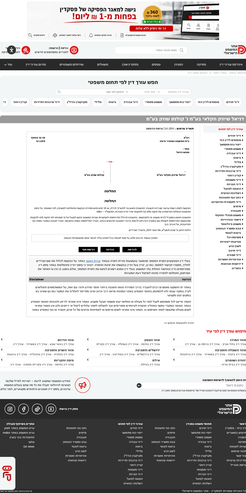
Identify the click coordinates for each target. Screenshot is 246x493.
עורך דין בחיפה (150, 344)
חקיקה (242, 442)
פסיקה (201, 64)
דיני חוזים (232, 102)
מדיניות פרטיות (236, 460)
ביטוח (112, 102)
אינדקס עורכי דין (231, 64)
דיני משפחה (233, 180)
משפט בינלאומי (231, 224)
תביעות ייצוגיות (230, 242)
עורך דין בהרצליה (40, 354)
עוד (7, 64)
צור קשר (241, 456)
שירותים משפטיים (72, 64)
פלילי (97, 102)
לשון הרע (235, 246)
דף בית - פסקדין (235, 428)
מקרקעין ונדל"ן (77, 102)
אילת (156, 360)
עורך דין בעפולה (127, 344)
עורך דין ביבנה (237, 354)
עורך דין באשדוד (214, 354)
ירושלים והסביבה (147, 350)
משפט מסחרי (153, 102)
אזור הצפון (152, 340)
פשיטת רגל (234, 237)
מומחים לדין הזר (208, 102)
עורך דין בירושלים (148, 354)
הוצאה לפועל (232, 189)
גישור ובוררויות (231, 220)
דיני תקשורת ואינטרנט (226, 202)
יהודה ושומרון (235, 360)
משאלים (102, 64)
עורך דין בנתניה (64, 354)
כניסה (64, 48)
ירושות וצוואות (231, 264)
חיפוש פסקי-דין (197, 73)
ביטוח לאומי (233, 233)
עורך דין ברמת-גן (209, 344)
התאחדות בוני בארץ (22, 437)
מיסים (237, 206)
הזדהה (110, 249)
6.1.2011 (169, 129)
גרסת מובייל (238, 465)
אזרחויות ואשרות (229, 259)
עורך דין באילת (150, 365)
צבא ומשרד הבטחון (228, 229)
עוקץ (31, 442)
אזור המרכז (238, 340)
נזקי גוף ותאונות (230, 198)
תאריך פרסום (185, 129)
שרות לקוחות (237, 447)
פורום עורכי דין (36, 64)
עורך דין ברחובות (191, 354)
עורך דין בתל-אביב (234, 344)
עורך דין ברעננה (17, 354)
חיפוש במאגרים (236, 433)
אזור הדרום (66, 340)
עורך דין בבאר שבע (62, 344)
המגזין (178, 64)
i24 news (28, 447)
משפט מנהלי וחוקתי (228, 215)
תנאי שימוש (238, 451)
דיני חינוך (234, 251)
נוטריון (236, 268)
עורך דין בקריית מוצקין (37, 365)
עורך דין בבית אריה (234, 365)
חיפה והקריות (64, 360)
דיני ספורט (234, 255)
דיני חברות (234, 184)
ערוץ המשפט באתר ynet (19, 428)
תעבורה (236, 211)
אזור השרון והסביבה (59, 350)
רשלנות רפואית (231, 193)
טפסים (156, 64)
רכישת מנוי (88, 249)
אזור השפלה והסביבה (230, 350)
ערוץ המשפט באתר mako (18, 433)
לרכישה (132, 249)
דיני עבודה (131, 102)
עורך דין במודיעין (124, 354)
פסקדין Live (130, 64)
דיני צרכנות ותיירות (47, 102)
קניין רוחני (20, 102)
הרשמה (53, 48)
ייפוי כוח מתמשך (179, 102)
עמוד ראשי (220, 73)
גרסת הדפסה (154, 129)
